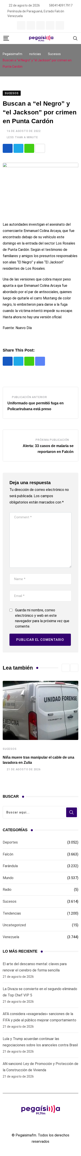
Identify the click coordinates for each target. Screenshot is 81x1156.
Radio (7, 889)
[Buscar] (75, 38)
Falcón (8, 854)
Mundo (8, 878)
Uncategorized (14, 925)
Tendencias (12, 913)
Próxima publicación (52, 439)
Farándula (10, 866)
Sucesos (10, 749)
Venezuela (11, 937)
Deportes (10, 842)
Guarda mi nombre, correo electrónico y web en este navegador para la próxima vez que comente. (42, 618)
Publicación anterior (29, 397)
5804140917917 (60, 5)
